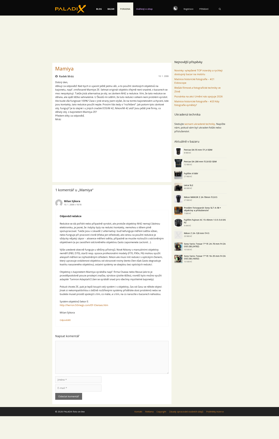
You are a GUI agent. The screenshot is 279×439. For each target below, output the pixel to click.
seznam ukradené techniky (199, 124)
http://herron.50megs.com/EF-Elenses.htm (84, 305)
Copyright (161, 411)
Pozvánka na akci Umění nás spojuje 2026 (198, 96)
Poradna (125, 9)
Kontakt (138, 411)
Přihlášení (203, 9)
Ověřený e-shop (144, 9)
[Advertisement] (139, 37)
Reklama (149, 411)
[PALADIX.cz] (70, 9)
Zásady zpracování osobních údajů (186, 411)
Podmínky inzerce (215, 411)
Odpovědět (65, 320)
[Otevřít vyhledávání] (220, 9)
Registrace (188, 9)
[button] (175, 8)
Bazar (111, 9)
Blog (99, 9)
